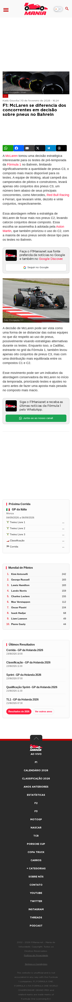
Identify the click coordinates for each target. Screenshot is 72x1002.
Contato (36, 885)
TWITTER (36, 901)
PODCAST (36, 926)
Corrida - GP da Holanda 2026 (24, 650)
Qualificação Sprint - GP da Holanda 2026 (31, 687)
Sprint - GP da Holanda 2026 (23, 674)
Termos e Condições (36, 964)
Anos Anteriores (36, 787)
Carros (36, 860)
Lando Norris (19, 590)
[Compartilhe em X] (40, 148)
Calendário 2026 (36, 770)
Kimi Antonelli (19, 574)
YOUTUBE (36, 893)
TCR (36, 836)
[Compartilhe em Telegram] (50, 148)
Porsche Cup (36, 844)
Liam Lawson (19, 618)
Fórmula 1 (14, 164)
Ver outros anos (43, 711)
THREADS (36, 917)
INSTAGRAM (36, 909)
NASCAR (36, 828)
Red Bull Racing (58, 195)
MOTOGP (36, 819)
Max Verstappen (20, 601)
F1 (5, 96)
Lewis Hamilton (20, 585)
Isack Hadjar (18, 613)
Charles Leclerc (20, 596)
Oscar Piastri (18, 607)
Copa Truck (36, 852)
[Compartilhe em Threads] (61, 148)
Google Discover (50, 259)
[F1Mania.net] (36, 9)
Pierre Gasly (18, 624)
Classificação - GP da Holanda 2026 (28, 662)
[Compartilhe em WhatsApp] (8, 148)
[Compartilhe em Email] (29, 148)
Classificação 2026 (36, 778)
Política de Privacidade (36, 955)
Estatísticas (36, 795)
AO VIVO (36, 754)
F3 (36, 811)
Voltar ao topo (36, 739)
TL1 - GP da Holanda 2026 (22, 699)
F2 (36, 803)
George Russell (20, 579)
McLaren (11, 156)
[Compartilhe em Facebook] (18, 148)
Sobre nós (36, 877)
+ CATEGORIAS (36, 868)
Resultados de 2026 (18, 711)
